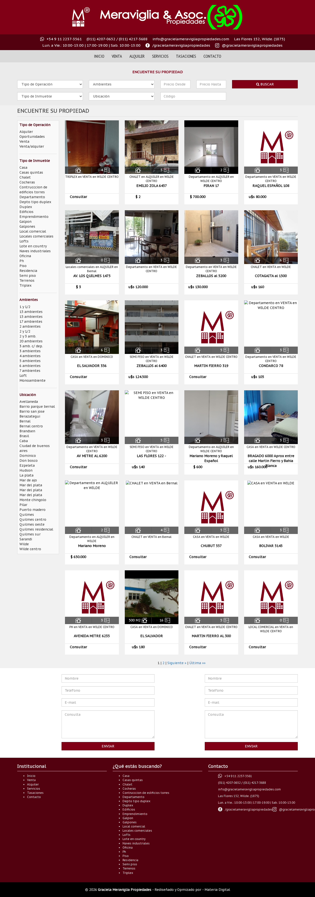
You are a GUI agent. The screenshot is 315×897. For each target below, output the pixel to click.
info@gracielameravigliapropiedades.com (191, 39)
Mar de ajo (28, 480)
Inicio (99, 56)
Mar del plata (30, 485)
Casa (23, 167)
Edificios (26, 212)
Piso (23, 266)
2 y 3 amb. (27, 336)
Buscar (266, 84)
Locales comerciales (36, 236)
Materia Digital (217, 889)
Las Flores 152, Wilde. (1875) (259, 39)
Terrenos (26, 280)
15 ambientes (31, 311)
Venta (117, 56)
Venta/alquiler (31, 146)
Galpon (25, 221)
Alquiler (137, 56)
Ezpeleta (27, 465)
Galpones (27, 226)
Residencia (28, 270)
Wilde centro (30, 549)
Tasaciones (186, 56)
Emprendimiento (33, 216)
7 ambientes (29, 370)
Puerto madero (32, 509)
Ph (21, 261)
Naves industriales (35, 251)
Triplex (25, 285)
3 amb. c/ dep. (31, 346)
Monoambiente (32, 380)
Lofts (24, 241)
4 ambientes (30, 356)
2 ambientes (30, 326)
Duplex (25, 207)
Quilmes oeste (32, 524)
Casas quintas (31, 172)
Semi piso (27, 275)
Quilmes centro (32, 519)
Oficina (25, 256)
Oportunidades (32, 136)
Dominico (27, 455)
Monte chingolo (32, 500)
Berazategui (29, 416)
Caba (23, 441)
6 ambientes (30, 366)
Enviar (108, 746)
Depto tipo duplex (35, 202)
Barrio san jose (32, 411)
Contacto (212, 56)
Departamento (32, 197)
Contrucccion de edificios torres (146, 793)
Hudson (25, 470)
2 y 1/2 (24, 331)
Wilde (24, 544)
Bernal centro (31, 426)
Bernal (25, 421)
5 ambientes (30, 361)
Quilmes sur (30, 534)
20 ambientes (31, 341)
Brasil (24, 436)
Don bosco (28, 460)
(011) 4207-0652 (101, 39)
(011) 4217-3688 (133, 39)
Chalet (25, 177)
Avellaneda (28, 401)
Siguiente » (176, 663)
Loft (23, 375)
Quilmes (26, 514)
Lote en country (33, 246)
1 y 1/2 (24, 307)
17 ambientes (30, 321)
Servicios (160, 56)
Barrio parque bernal (37, 406)
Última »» (197, 663)
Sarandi (25, 539)
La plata (26, 475)
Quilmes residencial (36, 529)
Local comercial (32, 231)
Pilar (23, 505)
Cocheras (27, 182)
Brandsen (27, 431)
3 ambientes (30, 351)
